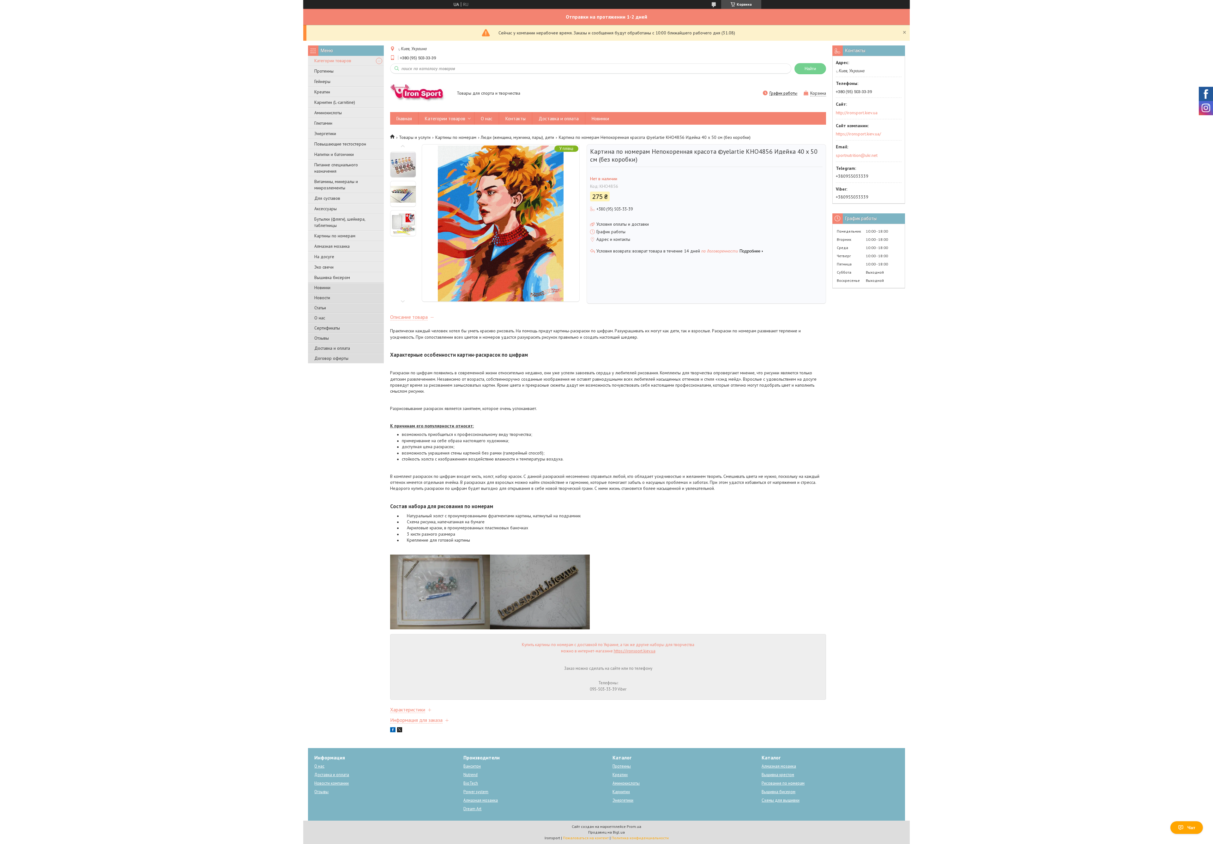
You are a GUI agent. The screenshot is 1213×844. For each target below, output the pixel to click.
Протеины (324, 71)
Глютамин (323, 123)
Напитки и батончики (334, 154)
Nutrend (470, 774)
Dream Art (472, 808)
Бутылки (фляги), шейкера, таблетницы (339, 222)
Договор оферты (331, 358)
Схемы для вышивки (781, 800)
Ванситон (472, 766)
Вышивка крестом (778, 774)
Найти (810, 68)
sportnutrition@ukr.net (857, 155)
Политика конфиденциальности (640, 837)
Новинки (322, 287)
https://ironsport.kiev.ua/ (858, 134)
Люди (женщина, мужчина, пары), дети (517, 137)
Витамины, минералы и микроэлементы (336, 185)
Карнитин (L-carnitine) (334, 102)
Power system (475, 791)
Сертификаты (327, 328)
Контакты (515, 118)
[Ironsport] (420, 94)
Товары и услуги (415, 137)
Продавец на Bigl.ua (606, 832)
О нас (319, 318)
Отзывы (321, 338)
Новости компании (331, 783)
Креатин (322, 92)
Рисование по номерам (783, 783)
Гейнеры (322, 81)
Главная (404, 118)
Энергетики (325, 133)
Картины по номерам (334, 236)
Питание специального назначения (336, 168)
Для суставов (327, 198)
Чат (1191, 827)
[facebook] (392, 731)
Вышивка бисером (332, 277)
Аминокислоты (328, 113)
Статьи (320, 308)
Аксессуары (325, 208)
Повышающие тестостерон (340, 144)
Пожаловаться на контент (586, 837)
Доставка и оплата (332, 348)
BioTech (470, 783)
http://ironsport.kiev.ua (857, 113)
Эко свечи (324, 267)
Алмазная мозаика (332, 246)
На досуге (324, 256)
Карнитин (621, 791)
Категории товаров (332, 60)
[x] (399, 731)
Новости (322, 297)
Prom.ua (634, 826)
